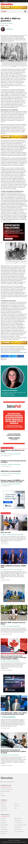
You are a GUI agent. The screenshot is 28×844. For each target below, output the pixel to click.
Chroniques (5, 23)
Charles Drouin (18, 829)
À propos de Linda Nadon (9, 390)
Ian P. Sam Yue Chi (19, 822)
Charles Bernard (18, 820)
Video (16, 808)
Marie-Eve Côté (7, 455)
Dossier (16, 803)
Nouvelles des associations (14, 453)
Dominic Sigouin (4, 831)
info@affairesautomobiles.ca (8, 781)
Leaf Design (23, 842)
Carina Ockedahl (4, 824)
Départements (12, 716)
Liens (2, 793)
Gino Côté (3, 818)
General (10, 23)
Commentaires (4, 808)
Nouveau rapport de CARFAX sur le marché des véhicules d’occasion (12, 481)
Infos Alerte (17, 805)
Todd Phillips (3, 827)
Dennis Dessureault (19, 831)
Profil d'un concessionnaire (15, 569)
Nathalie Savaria (6, 579)
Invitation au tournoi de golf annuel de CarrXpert (13, 461)
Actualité (4, 453)
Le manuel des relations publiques (15, 534)
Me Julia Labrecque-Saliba (20, 824)
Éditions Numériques (5, 791)
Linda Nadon (9, 29)
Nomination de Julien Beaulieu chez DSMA (12, 451)
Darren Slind (3, 833)
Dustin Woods (5, 543)
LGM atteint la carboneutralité (11, 471)
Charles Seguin (4, 829)
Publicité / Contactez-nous (6, 789)
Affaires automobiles (7, 634)
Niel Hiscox (3, 820)
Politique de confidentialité (14, 840)
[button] (5, 11)
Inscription (3, 795)
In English (5, 1)
